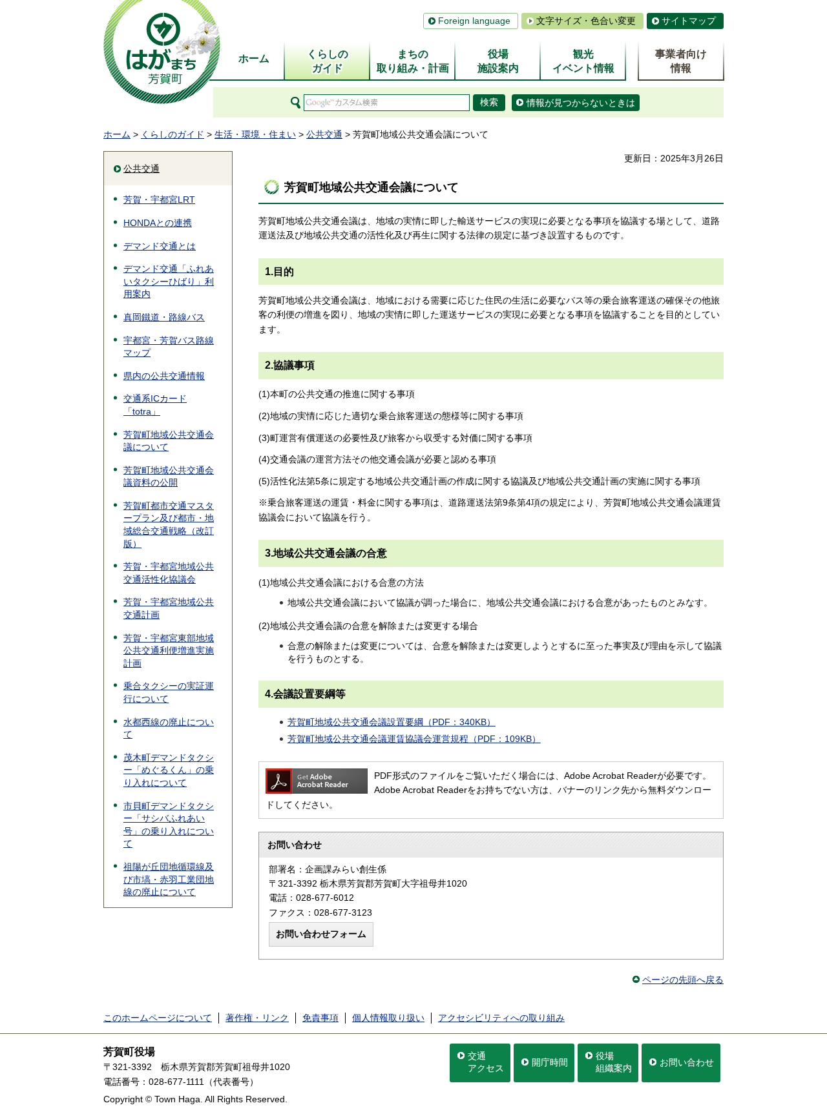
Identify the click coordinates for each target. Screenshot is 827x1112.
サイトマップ (689, 20)
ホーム (117, 134)
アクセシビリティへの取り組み (501, 1018)
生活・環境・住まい (255, 134)
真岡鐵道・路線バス (164, 317)
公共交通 (324, 134)
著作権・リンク (257, 1018)
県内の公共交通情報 (164, 376)
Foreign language (474, 20)
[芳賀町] (161, 52)
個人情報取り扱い (388, 1018)
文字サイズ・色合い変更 (586, 20)
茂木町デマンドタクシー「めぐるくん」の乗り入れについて (168, 770)
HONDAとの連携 (157, 223)
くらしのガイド (172, 134)
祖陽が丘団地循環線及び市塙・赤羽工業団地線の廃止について (168, 879)
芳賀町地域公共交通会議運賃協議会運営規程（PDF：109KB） (414, 739)
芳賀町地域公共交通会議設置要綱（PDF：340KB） (392, 722)
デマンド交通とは (159, 246)
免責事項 (320, 1018)
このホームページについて (157, 1018)
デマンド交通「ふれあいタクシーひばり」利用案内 (168, 281)
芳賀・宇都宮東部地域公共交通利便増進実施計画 (168, 650)
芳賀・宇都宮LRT (159, 199)
